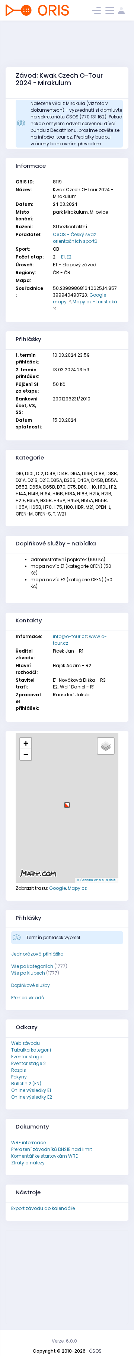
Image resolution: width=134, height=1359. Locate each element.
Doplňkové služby (30, 985)
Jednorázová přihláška (37, 954)
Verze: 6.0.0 (64, 1341)
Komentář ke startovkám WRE (44, 1156)
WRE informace (28, 1142)
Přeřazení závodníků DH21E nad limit (51, 1149)
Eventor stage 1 (28, 1056)
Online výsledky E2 (31, 1097)
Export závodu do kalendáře (43, 1208)
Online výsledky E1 (31, 1090)
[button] (67, 802)
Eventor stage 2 (28, 1063)
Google (57, 888)
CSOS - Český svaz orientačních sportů (75, 237)
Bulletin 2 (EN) (26, 1083)
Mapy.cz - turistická (95, 301)
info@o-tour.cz (70, 636)
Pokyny (19, 1077)
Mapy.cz (77, 888)
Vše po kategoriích (32, 966)
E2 (69, 257)
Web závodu (25, 1043)
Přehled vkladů (27, 997)
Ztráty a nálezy (28, 1163)
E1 (63, 257)
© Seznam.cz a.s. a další (97, 879)
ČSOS (95, 1351)
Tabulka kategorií (31, 1050)
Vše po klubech (28, 973)
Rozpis (18, 1070)
